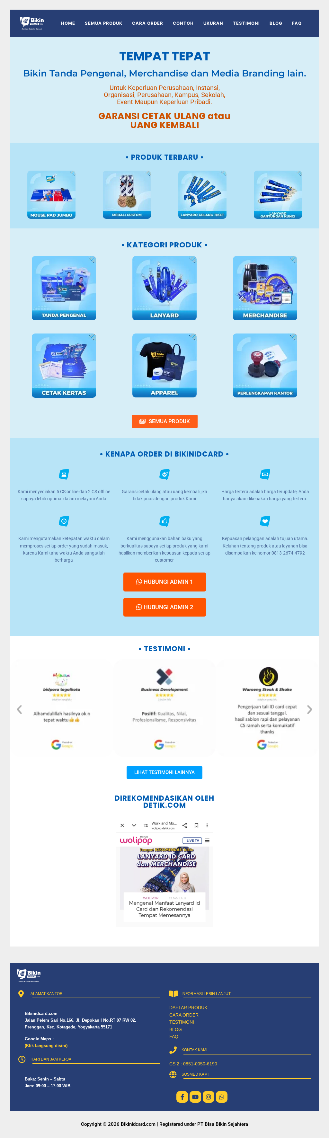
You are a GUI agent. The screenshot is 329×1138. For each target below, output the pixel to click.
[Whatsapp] (221, 1097)
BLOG (276, 23)
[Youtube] (195, 1097)
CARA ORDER (147, 23)
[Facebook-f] (182, 1097)
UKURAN (213, 23)
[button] (19, 709)
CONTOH (183, 23)
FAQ (297, 23)
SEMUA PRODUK (103, 23)
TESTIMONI (246, 23)
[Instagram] (208, 1097)
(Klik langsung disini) (46, 1045)
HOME (68, 23)
